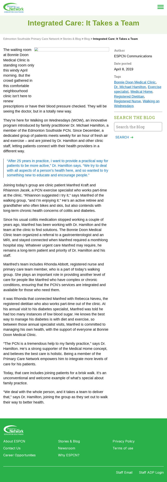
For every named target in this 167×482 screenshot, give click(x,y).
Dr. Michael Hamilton (130, 87)
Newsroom (66, 448)
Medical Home (141, 92)
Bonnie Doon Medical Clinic (135, 82)
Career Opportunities (19, 455)
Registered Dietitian (129, 96)
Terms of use (123, 448)
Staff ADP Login (151, 472)
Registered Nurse (127, 101)
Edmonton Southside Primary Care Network (13, 7)
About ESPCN (14, 441)
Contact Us (12, 448)
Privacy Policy (124, 441)
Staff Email (124, 472)
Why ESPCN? (68, 455)
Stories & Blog (69, 441)
